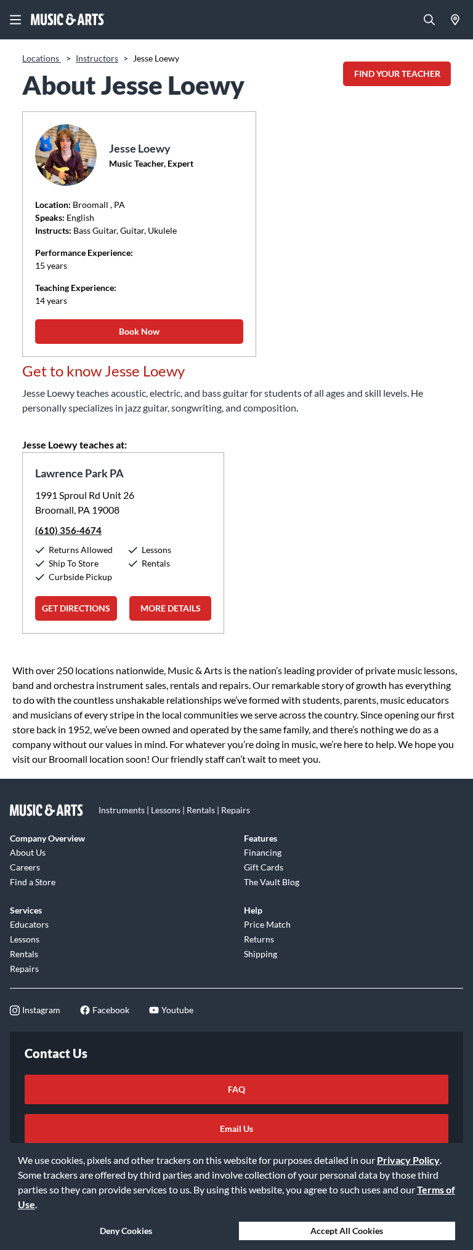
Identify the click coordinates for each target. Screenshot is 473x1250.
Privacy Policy (408, 1160)
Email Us (236, 1128)
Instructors (97, 58)
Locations (41, 58)
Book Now (139, 331)
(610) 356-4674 (68, 530)
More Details (170, 608)
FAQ (236, 1089)
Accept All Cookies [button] (346, 1230)
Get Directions (76, 608)
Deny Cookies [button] (126, 1230)
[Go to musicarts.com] (68, 20)
